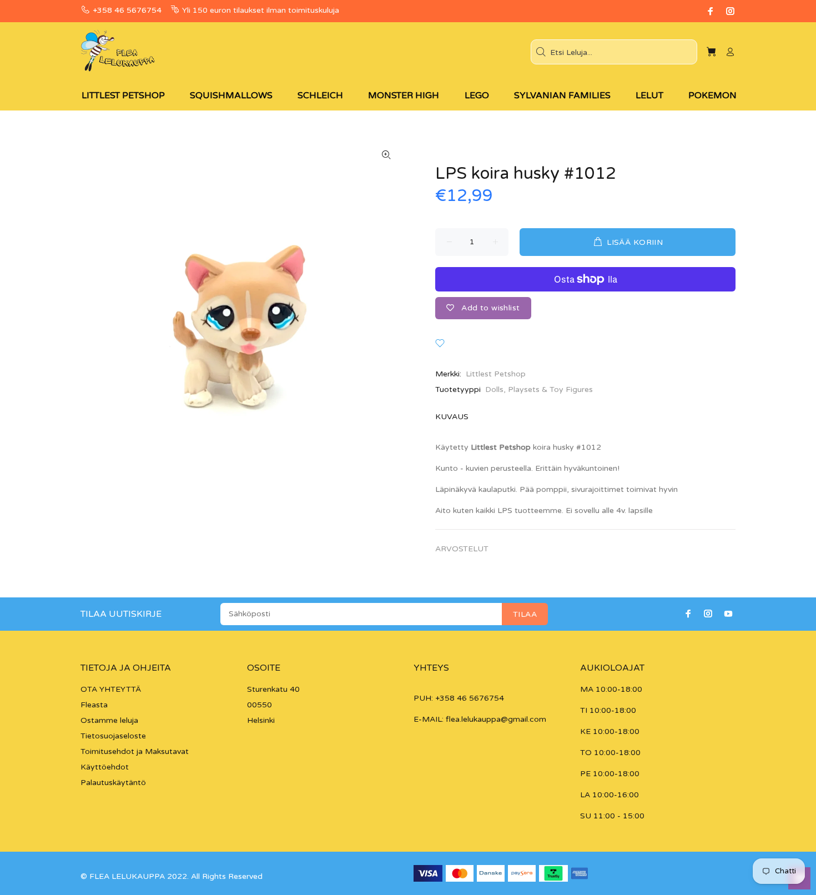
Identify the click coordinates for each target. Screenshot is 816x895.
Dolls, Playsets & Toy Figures (539, 389)
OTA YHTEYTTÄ (110, 689)
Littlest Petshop (496, 374)
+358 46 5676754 (127, 10)
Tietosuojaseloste (113, 736)
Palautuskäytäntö (113, 782)
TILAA (525, 614)
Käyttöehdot (104, 767)
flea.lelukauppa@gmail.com (496, 719)
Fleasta (94, 705)
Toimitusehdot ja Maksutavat (134, 751)
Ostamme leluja (109, 720)
